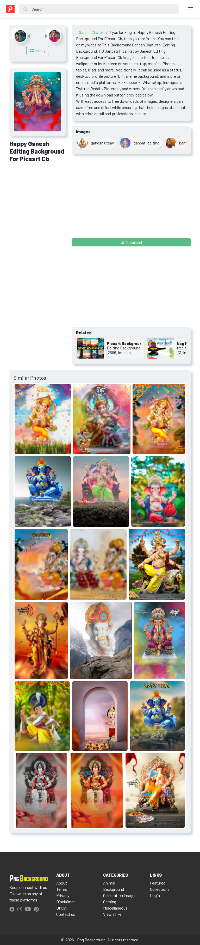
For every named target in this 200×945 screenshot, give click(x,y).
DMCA (61, 907)
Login (155, 895)
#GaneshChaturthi (92, 32)
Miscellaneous (115, 907)
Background (113, 889)
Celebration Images (119, 895)
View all (109, 914)
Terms (61, 889)
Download (134, 242)
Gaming (109, 901)
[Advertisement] (37, 195)
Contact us (65, 914)
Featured (157, 882)
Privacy (62, 895)
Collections (160, 889)
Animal (109, 882)
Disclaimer (65, 901)
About (61, 882)
